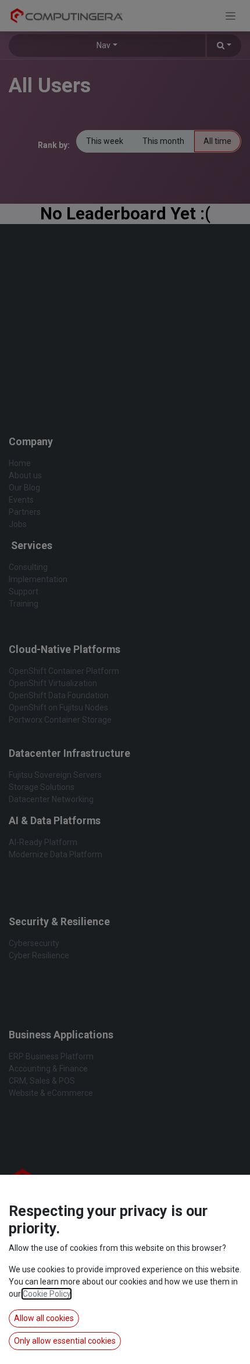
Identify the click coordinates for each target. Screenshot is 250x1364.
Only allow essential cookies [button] (65, 1340)
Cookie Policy (46, 1293)
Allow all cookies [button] (44, 1318)
